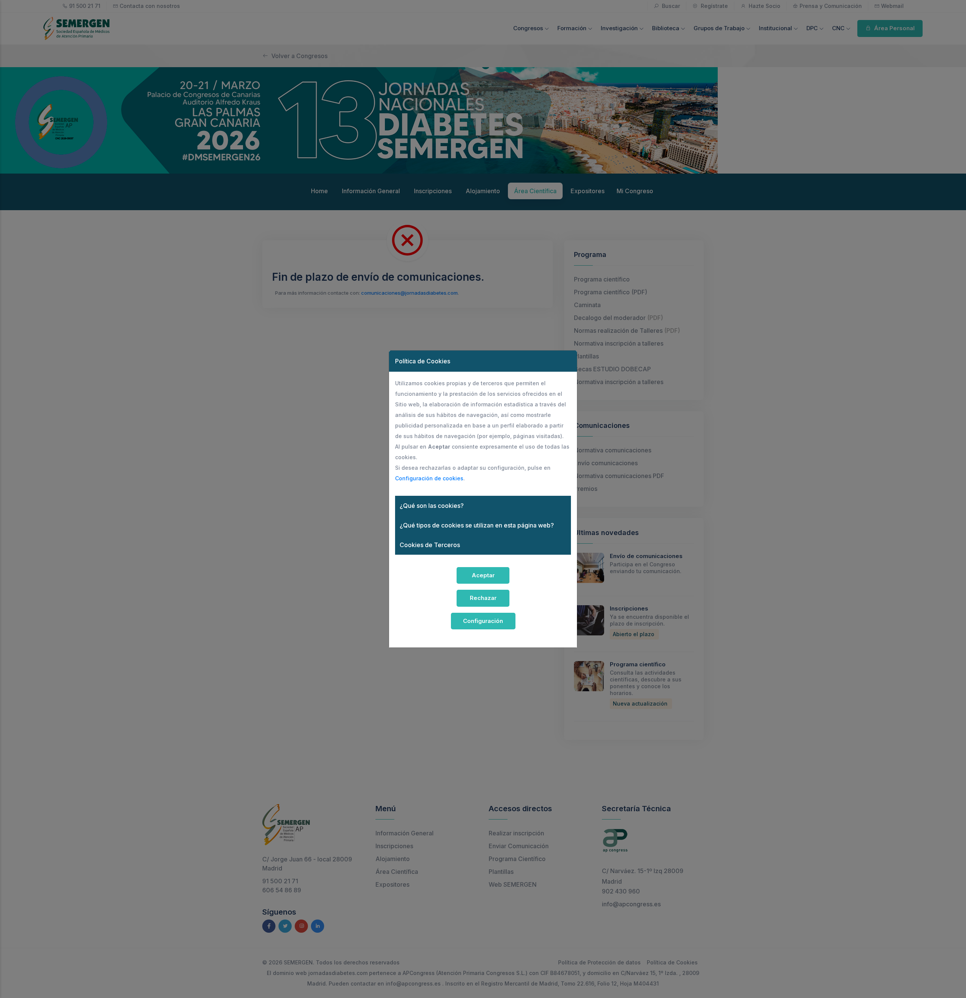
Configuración (483, 620)
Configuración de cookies (429, 478)
